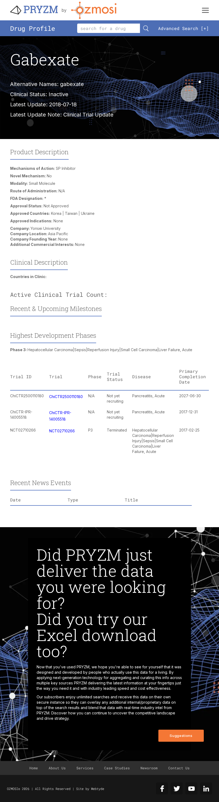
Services (84, 768)
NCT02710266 (62, 431)
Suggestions (181, 735)
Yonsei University (45, 228)
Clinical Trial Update (88, 114)
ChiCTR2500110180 (66, 396)
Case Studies (117, 768)
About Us (57, 768)
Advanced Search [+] (183, 28)
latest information (128, 683)
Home (33, 768)
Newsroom (149, 768)
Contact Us (179, 768)
